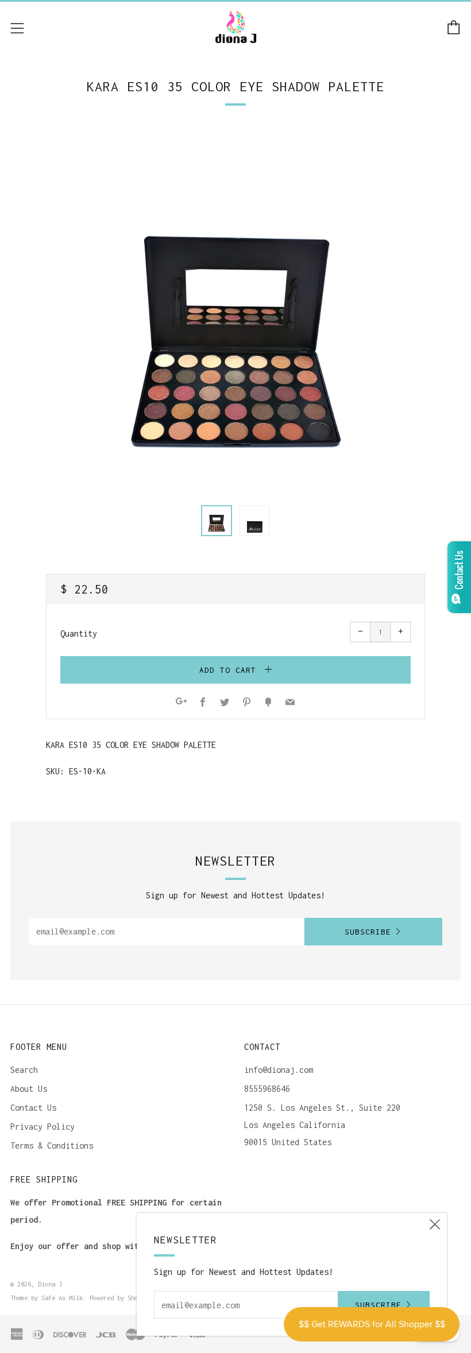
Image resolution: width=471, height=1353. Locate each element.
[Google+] (181, 703)
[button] (216, 520)
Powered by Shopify (121, 1297)
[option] (235, 310)
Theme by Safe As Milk (46, 1297)
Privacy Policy (42, 1126)
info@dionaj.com (278, 1070)
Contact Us (33, 1107)
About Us (28, 1089)
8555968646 (267, 1089)
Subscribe (368, 931)
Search (24, 1070)
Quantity (78, 633)
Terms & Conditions (51, 1145)
